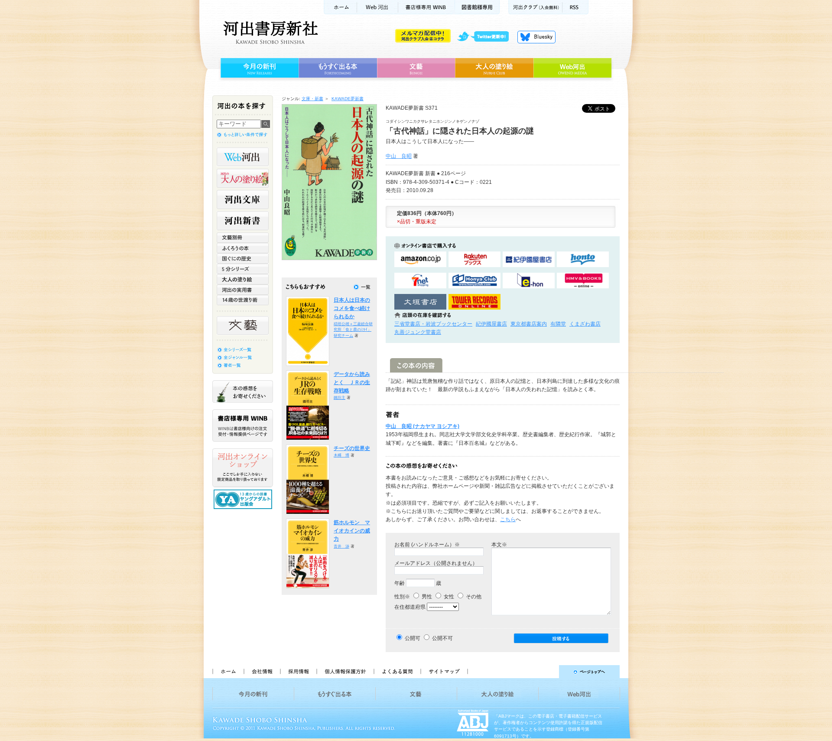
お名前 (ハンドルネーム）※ (427, 545)
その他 (473, 597)
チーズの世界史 (352, 448)
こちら (508, 519)
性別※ (402, 597)
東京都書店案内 (528, 324)
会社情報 (262, 671)
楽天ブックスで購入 (474, 259)
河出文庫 (243, 199)
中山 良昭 (399, 156)
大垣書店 (420, 302)
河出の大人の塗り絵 (243, 178)
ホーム (340, 7)
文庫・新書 (312, 98)
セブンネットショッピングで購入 (420, 281)
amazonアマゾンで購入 (420, 259)
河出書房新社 (269, 32)
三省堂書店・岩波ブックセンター (433, 324)
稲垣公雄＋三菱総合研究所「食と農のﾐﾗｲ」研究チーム (353, 330)
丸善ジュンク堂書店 (417, 332)
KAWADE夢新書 (348, 98)
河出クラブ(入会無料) (535, 7)
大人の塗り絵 (494, 68)
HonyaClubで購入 (474, 281)
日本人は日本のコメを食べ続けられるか (352, 308)
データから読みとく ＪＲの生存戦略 (352, 382)
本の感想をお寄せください (242, 391)
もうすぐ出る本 (338, 68)
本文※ (499, 545)
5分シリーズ (243, 269)
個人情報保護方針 (345, 671)
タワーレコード (474, 302)
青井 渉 (341, 546)
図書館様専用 (477, 7)
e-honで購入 (529, 281)
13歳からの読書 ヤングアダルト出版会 (244, 499)
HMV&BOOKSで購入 (583, 281)
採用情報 (298, 671)
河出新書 (243, 220)
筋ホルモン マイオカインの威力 (352, 530)
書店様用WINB (426, 7)
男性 (426, 597)
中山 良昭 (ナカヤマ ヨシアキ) (422, 426)
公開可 (412, 638)
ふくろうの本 (243, 248)
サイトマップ (444, 671)
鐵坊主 (339, 397)
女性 (448, 597)
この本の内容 (416, 365)
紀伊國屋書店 (491, 324)
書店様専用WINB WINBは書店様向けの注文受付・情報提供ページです (242, 425)
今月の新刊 (258, 68)
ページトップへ (547, 671)
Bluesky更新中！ (536, 37)
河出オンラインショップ (242, 467)
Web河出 (377, 7)
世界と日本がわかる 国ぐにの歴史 (243, 258)
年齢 (399, 583)
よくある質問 (397, 671)
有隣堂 (558, 324)
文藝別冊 (243, 237)
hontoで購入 (583, 259)
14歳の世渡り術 (243, 300)
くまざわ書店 (585, 324)
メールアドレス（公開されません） (436, 563)
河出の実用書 (243, 289)
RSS (575, 7)
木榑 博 (341, 455)
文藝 (416, 68)
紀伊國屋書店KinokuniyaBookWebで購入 (529, 259)
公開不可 (442, 638)
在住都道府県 (410, 607)
